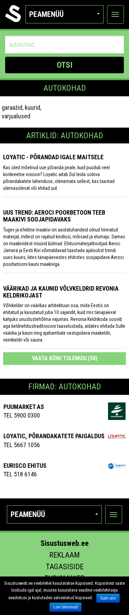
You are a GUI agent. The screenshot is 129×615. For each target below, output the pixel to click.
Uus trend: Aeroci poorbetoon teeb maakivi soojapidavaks (54, 216)
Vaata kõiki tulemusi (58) (64, 358)
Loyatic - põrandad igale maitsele (53, 157)
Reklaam (64, 555)
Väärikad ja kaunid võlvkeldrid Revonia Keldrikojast (61, 292)
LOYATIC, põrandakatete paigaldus (54, 436)
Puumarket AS (23, 406)
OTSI (65, 65)
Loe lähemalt (65, 607)
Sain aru (108, 598)
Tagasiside (65, 566)
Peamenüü (46, 14)
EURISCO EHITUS (24, 465)
